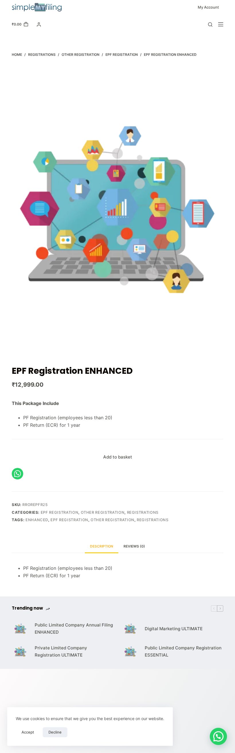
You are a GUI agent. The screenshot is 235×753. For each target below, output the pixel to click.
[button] (218, 736)
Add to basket (117, 457)
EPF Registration (59, 512)
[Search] (210, 24)
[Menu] (220, 24)
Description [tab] (101, 546)
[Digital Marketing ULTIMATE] (130, 628)
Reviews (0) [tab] (134, 546)
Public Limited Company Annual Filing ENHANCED (74, 628)
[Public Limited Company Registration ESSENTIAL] (130, 651)
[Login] (39, 24)
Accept (27, 732)
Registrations (142, 512)
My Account (208, 7)
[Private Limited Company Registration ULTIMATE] (20, 651)
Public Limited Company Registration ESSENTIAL (183, 651)
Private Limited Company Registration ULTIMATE (61, 651)
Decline (55, 732)
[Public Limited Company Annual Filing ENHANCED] (20, 628)
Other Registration (103, 512)
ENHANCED (37, 519)
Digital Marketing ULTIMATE (174, 628)
